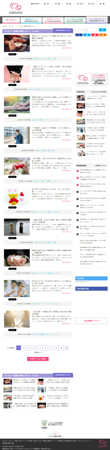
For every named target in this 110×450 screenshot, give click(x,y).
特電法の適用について (49, 441)
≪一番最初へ (10, 348)
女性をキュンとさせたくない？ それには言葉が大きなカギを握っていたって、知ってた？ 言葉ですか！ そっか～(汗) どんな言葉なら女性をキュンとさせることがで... (51, 196)
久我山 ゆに (37, 58)
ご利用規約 (60, 441)
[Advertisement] (91, 55)
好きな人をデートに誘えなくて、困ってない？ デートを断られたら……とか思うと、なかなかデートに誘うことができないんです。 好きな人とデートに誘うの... (51, 288)
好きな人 (49, 58)
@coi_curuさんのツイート (82, 281)
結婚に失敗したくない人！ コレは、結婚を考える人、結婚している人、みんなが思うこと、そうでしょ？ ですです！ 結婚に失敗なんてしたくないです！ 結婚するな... (51, 227)
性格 (49, 150)
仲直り (42, 120)
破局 (54, 242)
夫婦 (43, 242)
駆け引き (50, 212)
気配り (43, 181)
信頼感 (48, 181)
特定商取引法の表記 (70, 441)
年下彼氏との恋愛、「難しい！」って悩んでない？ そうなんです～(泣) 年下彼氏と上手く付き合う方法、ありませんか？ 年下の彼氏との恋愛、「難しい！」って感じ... (51, 165)
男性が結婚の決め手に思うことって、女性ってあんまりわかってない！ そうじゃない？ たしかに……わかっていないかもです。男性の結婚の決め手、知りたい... (51, 257)
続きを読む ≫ (67, 48)
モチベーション (57, 89)
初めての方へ (19, 441)
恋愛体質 (42, 334)
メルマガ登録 (28, 441)
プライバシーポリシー (84, 441)
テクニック (48, 120)
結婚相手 (49, 242)
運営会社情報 (6, 443)
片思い (44, 58)
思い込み (49, 334)
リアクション (47, 89)
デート (42, 304)
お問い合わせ (37, 441)
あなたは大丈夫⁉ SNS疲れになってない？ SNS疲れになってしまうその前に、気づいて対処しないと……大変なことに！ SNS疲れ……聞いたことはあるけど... (52, 135)
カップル (55, 120)
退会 (12, 443)
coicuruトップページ (8, 26)
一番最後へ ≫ (38, 352)
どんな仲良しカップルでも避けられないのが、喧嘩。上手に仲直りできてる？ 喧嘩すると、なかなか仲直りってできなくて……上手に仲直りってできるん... (51, 104)
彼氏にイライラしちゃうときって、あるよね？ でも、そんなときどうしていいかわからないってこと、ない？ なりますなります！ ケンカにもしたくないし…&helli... (51, 73)
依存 (45, 150)
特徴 (55, 58)
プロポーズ (42, 273)
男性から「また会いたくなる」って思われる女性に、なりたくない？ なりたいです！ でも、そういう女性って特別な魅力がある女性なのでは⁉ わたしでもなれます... (51, 43)
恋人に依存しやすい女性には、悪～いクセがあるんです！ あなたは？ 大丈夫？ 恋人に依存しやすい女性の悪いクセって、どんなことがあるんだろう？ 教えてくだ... (52, 319)
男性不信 (39, 89)
